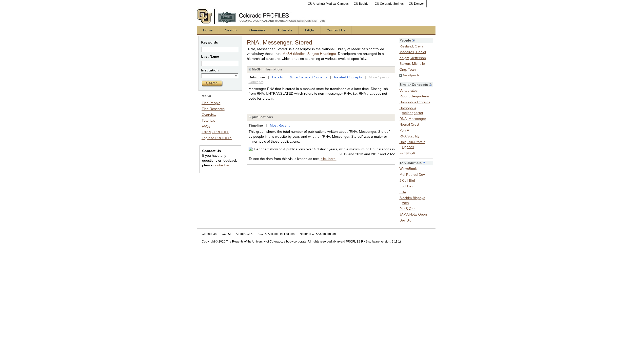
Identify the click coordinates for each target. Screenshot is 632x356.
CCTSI (226, 234)
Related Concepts (348, 77)
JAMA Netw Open (413, 214)
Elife (402, 192)
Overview (257, 30)
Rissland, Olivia (411, 46)
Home (208, 30)
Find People (211, 103)
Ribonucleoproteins (414, 96)
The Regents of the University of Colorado (254, 241)
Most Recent (280, 125)
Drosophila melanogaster (411, 110)
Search (231, 30)
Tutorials (284, 30)
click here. (328, 159)
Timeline (256, 125)
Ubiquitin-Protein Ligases (412, 144)
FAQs (309, 30)
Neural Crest (409, 124)
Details (277, 77)
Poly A (404, 130)
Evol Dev (406, 186)
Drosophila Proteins (414, 102)
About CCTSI (244, 234)
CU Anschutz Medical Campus (328, 3)
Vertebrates (408, 90)
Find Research (213, 109)
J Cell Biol (407, 180)
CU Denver (416, 3)
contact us (222, 165)
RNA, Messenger (412, 119)
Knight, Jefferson (412, 58)
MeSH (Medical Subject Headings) (309, 54)
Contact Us (336, 30)
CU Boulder (362, 3)
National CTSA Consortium (318, 234)
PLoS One (407, 209)
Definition (257, 77)
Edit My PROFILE (215, 132)
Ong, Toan (407, 69)
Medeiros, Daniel (412, 52)
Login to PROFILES (217, 138)
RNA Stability (409, 136)
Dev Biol (405, 220)
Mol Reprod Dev (412, 175)
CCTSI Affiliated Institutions (276, 234)
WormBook (408, 169)
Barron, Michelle (412, 64)
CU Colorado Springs (389, 3)
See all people (411, 75)
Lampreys (407, 153)
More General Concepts (308, 77)
